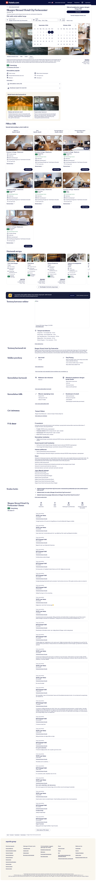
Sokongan (69, 2)
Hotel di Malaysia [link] (9, 848)
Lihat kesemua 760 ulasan (13, 67)
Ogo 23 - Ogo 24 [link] (37, 132)
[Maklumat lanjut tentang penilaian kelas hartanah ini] (12, 12)
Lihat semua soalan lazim (41, 497)
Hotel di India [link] (8, 864)
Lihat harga (28, 169)
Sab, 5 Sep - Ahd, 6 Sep (41, 20)
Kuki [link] (59, 853)
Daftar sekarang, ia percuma (82, 295)
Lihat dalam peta (40, 326)
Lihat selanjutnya (39, 343)
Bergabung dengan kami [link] (46, 849)
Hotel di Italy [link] (8, 859)
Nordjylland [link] (17, 834)
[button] (37, 32)
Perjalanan (77, 2)
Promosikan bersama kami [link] (46, 854)
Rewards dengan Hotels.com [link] (81, 857)
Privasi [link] (59, 850)
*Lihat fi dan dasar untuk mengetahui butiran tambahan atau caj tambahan (50, 371)
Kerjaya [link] (77, 850)
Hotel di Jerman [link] (9, 866)
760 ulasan (10, 510)
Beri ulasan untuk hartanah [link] (28, 855)
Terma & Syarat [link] (61, 848)
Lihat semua (9, 80)
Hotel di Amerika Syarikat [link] (11, 850)
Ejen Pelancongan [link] (44, 856)
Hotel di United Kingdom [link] (11, 862)
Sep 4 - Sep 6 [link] (80, 132)
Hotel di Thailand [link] (9, 853)
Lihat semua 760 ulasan (43, 830)
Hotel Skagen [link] (23, 834)
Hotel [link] (8, 834)
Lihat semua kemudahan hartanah (43, 389)
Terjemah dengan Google (41, 518)
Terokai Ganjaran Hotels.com (78, 15)
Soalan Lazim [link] (26, 850)
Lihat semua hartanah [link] (14, 7)
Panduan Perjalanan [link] (79, 853)
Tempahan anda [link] (26, 848)
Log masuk (87, 2)
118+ (87, 52)
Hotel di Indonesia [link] (9, 855)
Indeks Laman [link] (78, 855)
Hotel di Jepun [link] (9, 868)
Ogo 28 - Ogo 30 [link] (59, 132)
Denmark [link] (12, 834)
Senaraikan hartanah (60, 2)
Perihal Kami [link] (78, 848)
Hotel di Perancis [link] (9, 857)
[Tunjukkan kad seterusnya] (89, 269)
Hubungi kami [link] (26, 853)
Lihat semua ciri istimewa (41, 415)
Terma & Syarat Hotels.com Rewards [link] (65, 858)
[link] (78, 20)
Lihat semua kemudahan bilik (42, 403)
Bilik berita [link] (43, 852)
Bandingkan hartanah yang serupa (49, 287)
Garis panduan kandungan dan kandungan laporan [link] (64, 856)
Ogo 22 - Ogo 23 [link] (16, 132)
